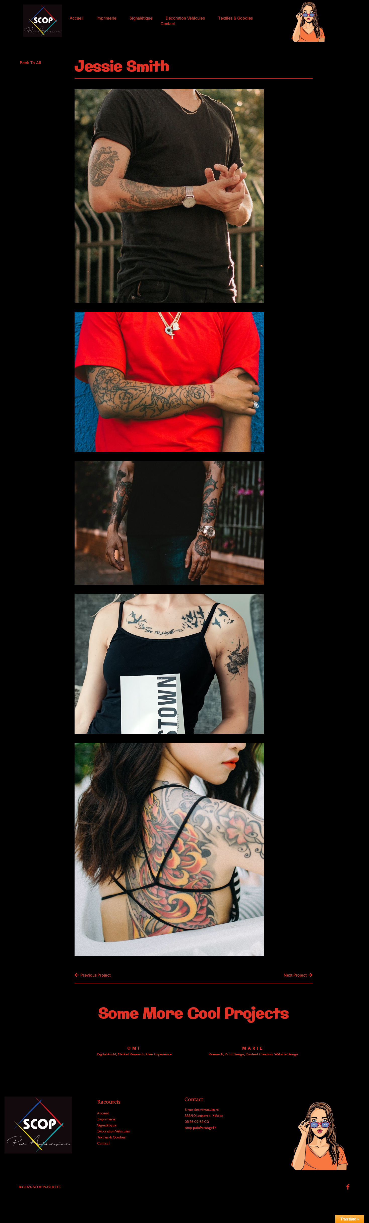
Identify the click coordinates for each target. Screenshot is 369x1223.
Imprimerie (106, 18)
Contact (167, 23)
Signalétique (141, 18)
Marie (253, 1048)
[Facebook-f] (348, 1187)
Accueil (77, 18)
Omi (134, 1048)
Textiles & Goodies (235, 18)
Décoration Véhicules (185, 18)
